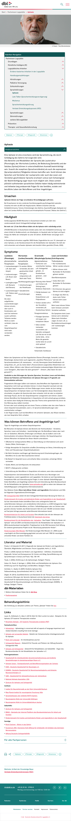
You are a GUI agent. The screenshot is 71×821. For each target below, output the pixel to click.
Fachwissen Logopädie (16, 12)
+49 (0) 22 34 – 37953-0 (25, 787)
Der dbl (64, 801)
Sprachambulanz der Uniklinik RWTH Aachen (22, 696)
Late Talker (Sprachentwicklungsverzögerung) (29, 97)
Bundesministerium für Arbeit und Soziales (19, 515)
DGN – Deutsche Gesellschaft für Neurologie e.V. (22, 667)
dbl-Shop (34, 592)
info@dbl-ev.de (9, 787)
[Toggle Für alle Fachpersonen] (65, 740)
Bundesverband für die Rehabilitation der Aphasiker (22, 520)
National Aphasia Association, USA (17, 679)
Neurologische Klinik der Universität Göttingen (22, 699)
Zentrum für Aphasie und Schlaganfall (19, 682)
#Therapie (20, 135)
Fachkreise (22, 801)
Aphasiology (10, 628)
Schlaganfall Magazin (13, 643)
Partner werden (28, 809)
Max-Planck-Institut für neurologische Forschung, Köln (24, 692)
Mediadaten (17, 809)
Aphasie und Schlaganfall (14, 649)
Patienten (7, 801)
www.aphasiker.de (36, 484)
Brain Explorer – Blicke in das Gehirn (18, 725)
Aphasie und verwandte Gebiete (17, 634)
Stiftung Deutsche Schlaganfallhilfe (18, 734)
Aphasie (15, 93)
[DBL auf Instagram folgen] (54, 787)
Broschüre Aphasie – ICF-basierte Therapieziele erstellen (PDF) (27, 622)
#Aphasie (9, 135)
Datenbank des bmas (42, 517)
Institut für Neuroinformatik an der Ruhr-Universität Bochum (26, 689)
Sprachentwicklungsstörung (23, 104)
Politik (37, 801)
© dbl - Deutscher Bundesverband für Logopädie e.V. (35, 817)
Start (3, 12)
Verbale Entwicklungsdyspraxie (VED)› (18, 772)
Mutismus (16, 100)
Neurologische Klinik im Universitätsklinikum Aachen (24, 702)
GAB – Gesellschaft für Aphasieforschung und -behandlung (26, 676)
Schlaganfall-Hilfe (13, 496)
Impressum (44, 809)
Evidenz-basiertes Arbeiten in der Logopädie (27, 71)
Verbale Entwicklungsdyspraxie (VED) (26, 108)
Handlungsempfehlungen (19, 75)
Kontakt (36, 809)
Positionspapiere (11, 595)
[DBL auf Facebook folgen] (59, 787)
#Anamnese (43, 135)
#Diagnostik (31, 135)
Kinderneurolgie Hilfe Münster (14, 531)
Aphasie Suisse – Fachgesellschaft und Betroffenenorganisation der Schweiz (32, 664)
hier (55, 606)
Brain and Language (12, 640)
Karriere (50, 801)
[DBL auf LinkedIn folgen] (65, 787)
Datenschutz (54, 809)
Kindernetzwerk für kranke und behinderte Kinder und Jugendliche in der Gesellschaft (34, 499)
